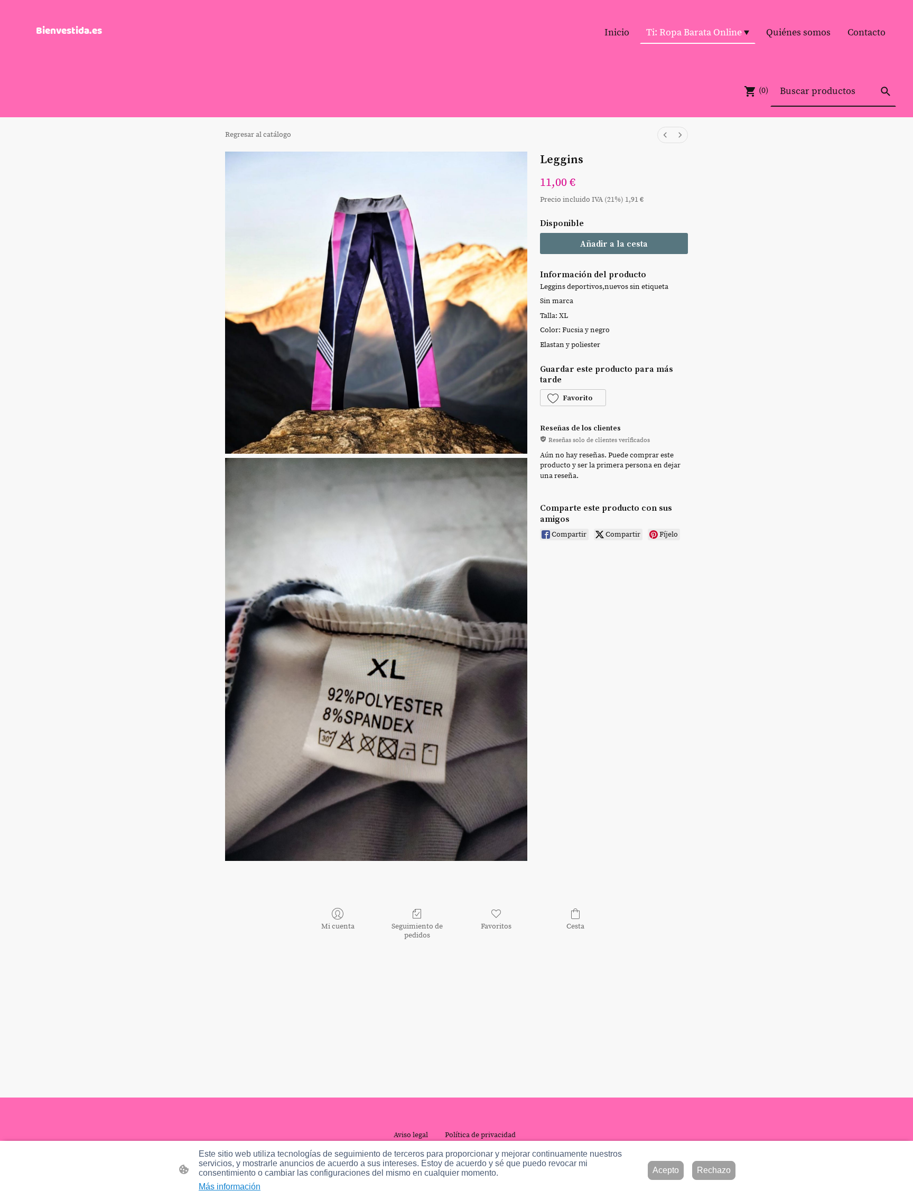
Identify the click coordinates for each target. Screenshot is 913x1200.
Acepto (666, 1170)
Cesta (575, 926)
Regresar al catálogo (258, 134)
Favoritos (496, 926)
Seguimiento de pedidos (417, 931)
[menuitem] (665, 135)
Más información (229, 1186)
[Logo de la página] (83, 49)
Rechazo (714, 1170)
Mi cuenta (338, 926)
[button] (885, 91)
